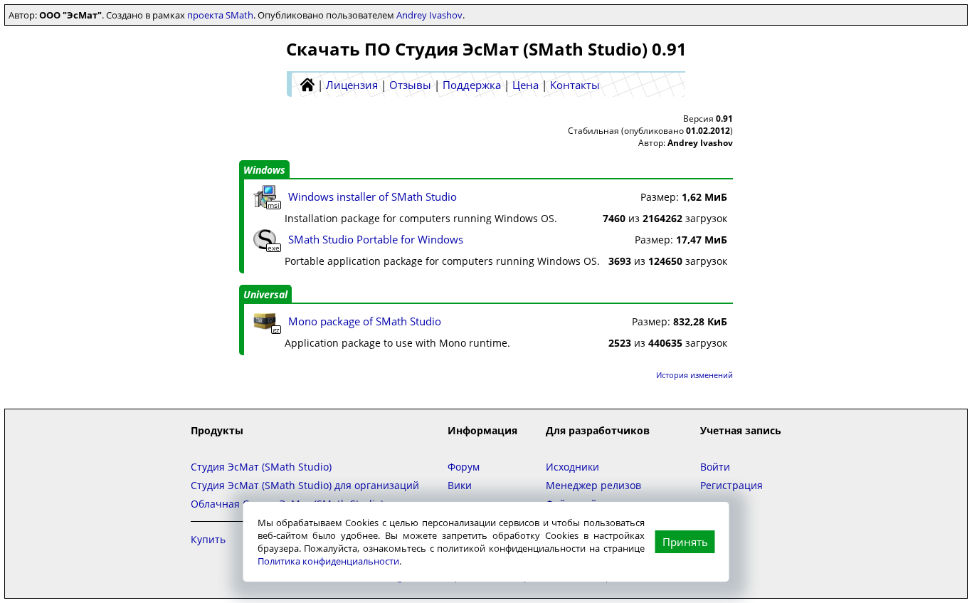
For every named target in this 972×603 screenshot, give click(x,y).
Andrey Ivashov (429, 15)
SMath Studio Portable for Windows (375, 239)
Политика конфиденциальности (328, 561)
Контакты (575, 85)
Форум (464, 466)
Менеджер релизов (593, 485)
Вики (460, 485)
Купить (208, 539)
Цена (525, 85)
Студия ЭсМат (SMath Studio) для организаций (305, 485)
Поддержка (472, 85)
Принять (685, 542)
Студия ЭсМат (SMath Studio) (261, 466)
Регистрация (731, 485)
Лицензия (352, 85)
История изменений (694, 374)
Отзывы (410, 85)
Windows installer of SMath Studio (372, 196)
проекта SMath (220, 15)
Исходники (572, 466)
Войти (715, 466)
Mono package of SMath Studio (364, 321)
